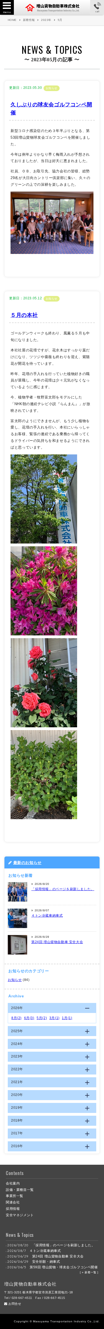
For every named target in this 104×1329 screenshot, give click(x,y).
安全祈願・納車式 (46, 1262)
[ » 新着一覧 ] (89, 1272)
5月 (60, 19)
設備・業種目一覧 (20, 1190)
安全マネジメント (20, 1215)
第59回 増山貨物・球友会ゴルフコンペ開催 (64, 1267)
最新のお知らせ (27, 862)
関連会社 (13, 1202)
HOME (12, 19)
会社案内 (13, 1183)
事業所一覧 (14, 1196)
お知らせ (51, 88)
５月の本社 (24, 315)
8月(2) (16, 1018)
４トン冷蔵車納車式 (47, 915)
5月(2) (42, 1018)
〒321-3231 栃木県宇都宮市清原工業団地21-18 (38, 1292)
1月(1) (67, 1018)
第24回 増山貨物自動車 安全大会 (57, 942)
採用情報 (13, 1209)
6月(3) (29, 1018)
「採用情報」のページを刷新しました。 (62, 889)
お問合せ (14, 1303)
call (97, 11)
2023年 (46, 19)
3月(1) (54, 1018)
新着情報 (29, 19)
